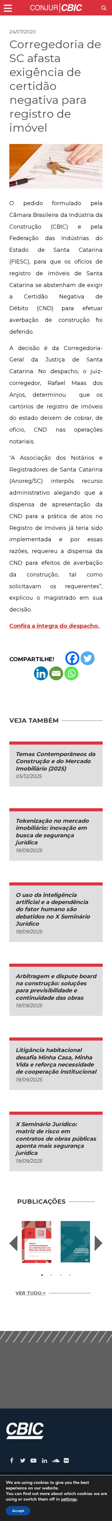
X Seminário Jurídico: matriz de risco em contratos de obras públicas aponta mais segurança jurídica (56, 1139)
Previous (13, 1243)
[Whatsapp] (71, 673)
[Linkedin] (41, 673)
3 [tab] (61, 1275)
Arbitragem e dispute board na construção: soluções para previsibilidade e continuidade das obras (56, 987)
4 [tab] (70, 1275)
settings (69, 1499)
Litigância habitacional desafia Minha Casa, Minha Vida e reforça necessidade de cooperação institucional (56, 1061)
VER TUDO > (31, 1293)
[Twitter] (88, 658)
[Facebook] (72, 658)
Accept (18, 1510)
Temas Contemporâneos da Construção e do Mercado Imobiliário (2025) (55, 761)
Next (99, 1243)
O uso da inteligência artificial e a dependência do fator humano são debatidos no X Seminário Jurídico (53, 909)
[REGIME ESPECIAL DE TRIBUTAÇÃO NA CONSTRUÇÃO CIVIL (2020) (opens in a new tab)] (75, 1241)
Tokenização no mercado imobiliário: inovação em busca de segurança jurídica (52, 832)
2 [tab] (51, 1275)
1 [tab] (42, 1275)
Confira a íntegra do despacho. (54, 626)
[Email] (56, 673)
